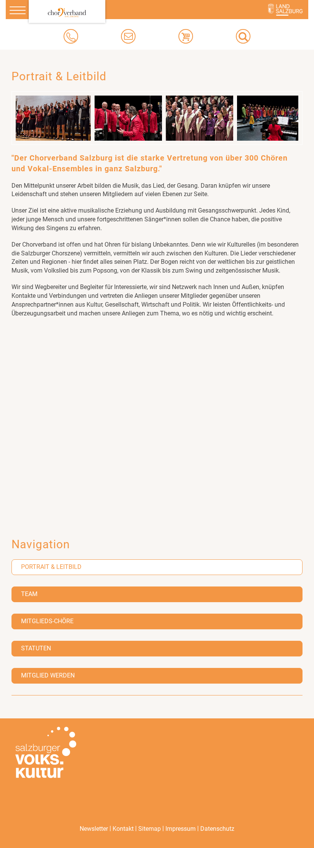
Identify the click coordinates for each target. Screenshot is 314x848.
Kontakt (123, 828)
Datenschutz (217, 828)
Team (29, 594)
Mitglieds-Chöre (47, 621)
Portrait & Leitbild (51, 566)
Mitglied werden (48, 675)
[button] (243, 36)
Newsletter (94, 828)
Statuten (36, 648)
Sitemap (149, 828)
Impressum (180, 828)
